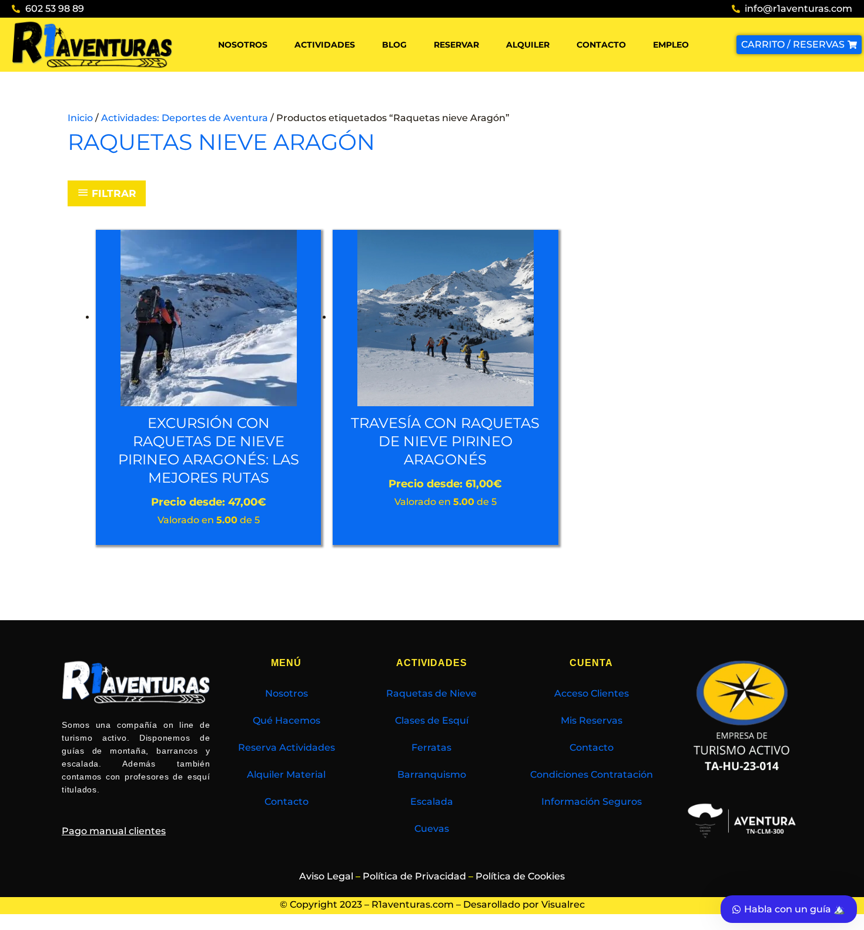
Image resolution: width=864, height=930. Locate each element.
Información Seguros (591, 801)
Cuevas (431, 828)
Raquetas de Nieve (431, 693)
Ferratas (431, 747)
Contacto (601, 44)
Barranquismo (431, 774)
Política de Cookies (520, 876)
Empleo (671, 44)
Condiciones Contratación (591, 774)
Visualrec (563, 904)
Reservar (456, 44)
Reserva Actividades (286, 747)
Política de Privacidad (414, 876)
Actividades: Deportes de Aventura (184, 117)
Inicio (80, 117)
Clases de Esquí (431, 720)
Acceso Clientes (591, 693)
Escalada (431, 801)
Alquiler (528, 44)
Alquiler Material (286, 774)
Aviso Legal (326, 876)
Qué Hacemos (286, 720)
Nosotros (242, 44)
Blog (394, 44)
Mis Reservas (591, 720)
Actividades (324, 44)
